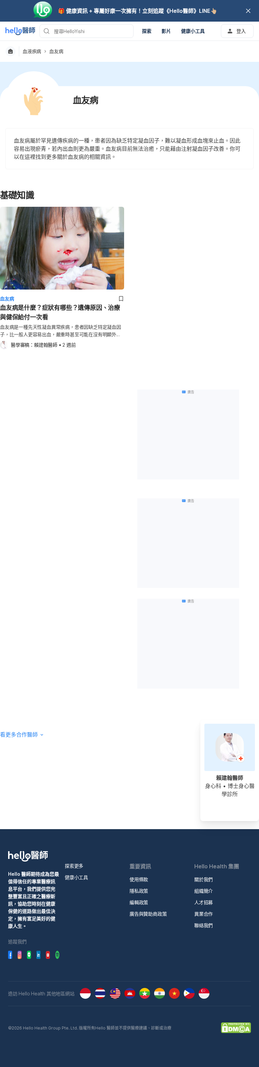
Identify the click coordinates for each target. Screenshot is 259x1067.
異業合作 (203, 914)
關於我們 (203, 879)
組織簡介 (203, 891)
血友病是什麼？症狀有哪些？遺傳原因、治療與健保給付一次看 (60, 312)
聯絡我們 (203, 925)
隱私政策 (139, 891)
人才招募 (203, 902)
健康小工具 (76, 877)
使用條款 (139, 879)
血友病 (56, 51)
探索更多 (74, 866)
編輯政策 (139, 902)
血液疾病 (32, 51)
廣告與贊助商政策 (148, 914)
